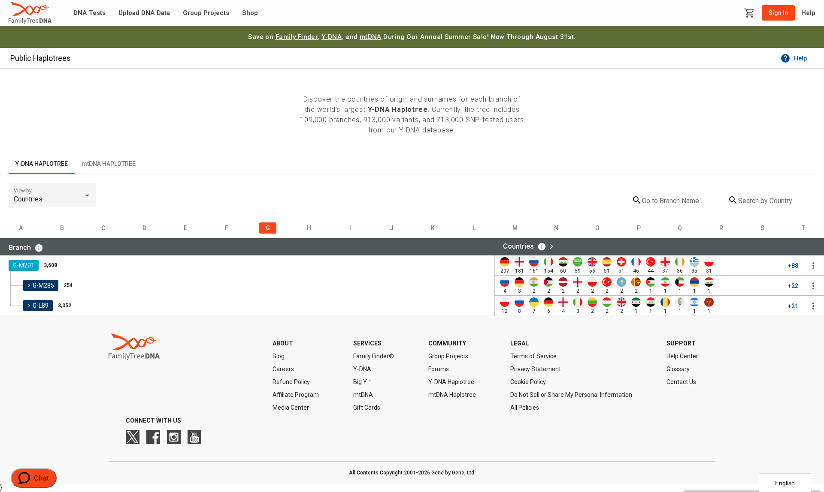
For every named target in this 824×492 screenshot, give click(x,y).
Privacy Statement (535, 369)
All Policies (524, 408)
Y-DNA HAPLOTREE (41, 163)
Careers (283, 369)
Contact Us (681, 382)
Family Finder (297, 37)
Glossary (678, 369)
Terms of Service (533, 356)
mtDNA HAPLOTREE (109, 163)
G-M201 (23, 265)
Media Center (291, 408)
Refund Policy (291, 382)
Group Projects (206, 13)
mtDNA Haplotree (452, 395)
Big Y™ (362, 382)
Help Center (682, 356)
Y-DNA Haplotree (451, 382)
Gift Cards (366, 408)
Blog (279, 356)
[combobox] (52, 199)
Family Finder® (373, 356)
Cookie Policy (528, 382)
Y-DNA (331, 37)
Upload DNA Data (144, 13)
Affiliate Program (296, 395)
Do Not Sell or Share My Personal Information (571, 395)
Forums (438, 369)
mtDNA (371, 37)
